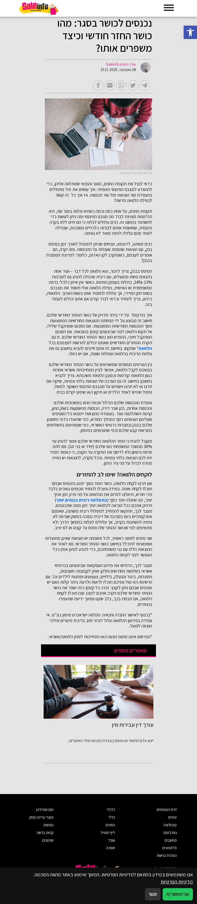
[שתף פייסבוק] (98, 85)
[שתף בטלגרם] (144, 85)
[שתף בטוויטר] (133, 85)
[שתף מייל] (110, 85)
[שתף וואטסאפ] (121, 85)
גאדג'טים (170, 832)
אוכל (111, 840)
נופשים (49, 824)
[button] (190, 32)
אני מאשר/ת (177, 894)
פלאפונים (169, 847)
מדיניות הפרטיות (177, 881)
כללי (112, 817)
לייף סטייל (108, 832)
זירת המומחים (167, 809)
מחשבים (171, 840)
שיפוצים (48, 840)
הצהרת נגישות (167, 855)
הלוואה (145, 348)
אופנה (110, 847)
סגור (153, 894)
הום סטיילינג (45, 809)
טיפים (172, 817)
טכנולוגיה (170, 824)
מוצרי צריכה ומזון (41, 817)
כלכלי (111, 809)
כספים (110, 824)
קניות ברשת (45, 832)
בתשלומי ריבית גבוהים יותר (81, 500)
